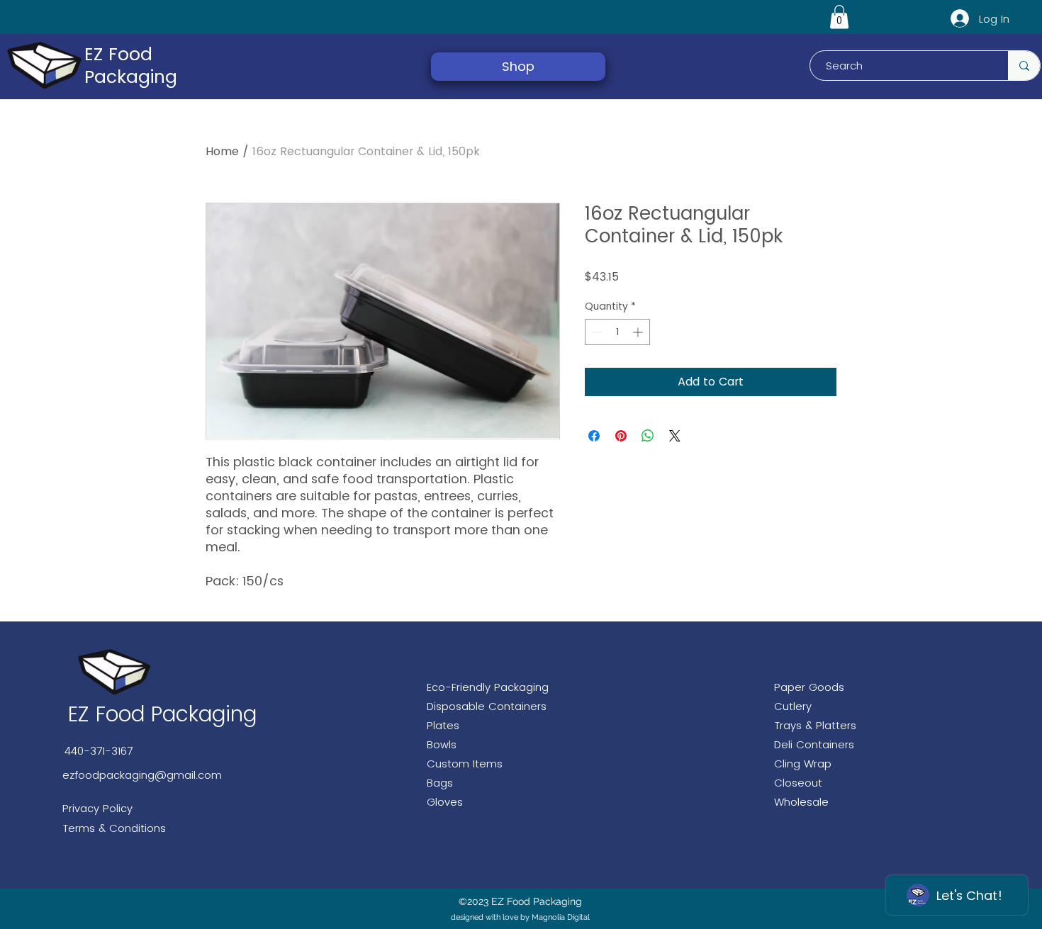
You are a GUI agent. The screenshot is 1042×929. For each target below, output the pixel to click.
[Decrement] (596, 332)
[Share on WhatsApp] (647, 435)
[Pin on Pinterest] (620, 435)
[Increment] (639, 332)
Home (222, 151)
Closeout (798, 782)
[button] (839, 16)
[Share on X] (674, 435)
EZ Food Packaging (130, 65)
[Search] (1024, 65)
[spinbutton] (617, 332)
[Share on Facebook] (594, 435)
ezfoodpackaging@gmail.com (142, 774)
